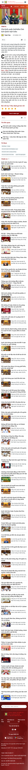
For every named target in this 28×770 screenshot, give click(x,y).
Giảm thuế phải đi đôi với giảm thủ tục (13, 402)
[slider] (14, 19)
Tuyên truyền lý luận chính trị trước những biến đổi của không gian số (12, 667)
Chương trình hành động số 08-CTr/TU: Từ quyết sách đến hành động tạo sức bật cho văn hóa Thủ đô (14, 473)
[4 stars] (12, 108)
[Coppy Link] (25, 39)
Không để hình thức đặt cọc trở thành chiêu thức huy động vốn (13, 425)
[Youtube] (15, 730)
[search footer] (3, 706)
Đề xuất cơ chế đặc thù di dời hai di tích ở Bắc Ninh (13, 355)
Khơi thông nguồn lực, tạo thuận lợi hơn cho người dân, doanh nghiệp (14, 270)
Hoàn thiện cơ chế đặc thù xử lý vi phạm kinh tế (14, 607)
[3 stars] (9, 108)
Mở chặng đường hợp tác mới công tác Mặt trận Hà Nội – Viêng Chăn (13, 246)
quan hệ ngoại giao (20, 154)
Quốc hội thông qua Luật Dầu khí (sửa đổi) (13, 379)
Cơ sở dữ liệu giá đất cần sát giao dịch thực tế (13, 536)
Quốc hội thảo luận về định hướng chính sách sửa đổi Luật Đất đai (14, 631)
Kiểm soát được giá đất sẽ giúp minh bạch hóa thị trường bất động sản (12, 595)
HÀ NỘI (22, 6)
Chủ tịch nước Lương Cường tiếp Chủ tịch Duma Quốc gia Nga (14, 127)
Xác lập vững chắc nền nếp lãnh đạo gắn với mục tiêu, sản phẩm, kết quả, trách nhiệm (14, 679)
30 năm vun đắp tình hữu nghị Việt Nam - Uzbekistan (13, 461)
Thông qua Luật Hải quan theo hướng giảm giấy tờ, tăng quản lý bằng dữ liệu (13, 391)
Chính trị (3, 26)
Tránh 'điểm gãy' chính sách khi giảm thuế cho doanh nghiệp (13, 524)
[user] (25, 2)
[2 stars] (5, 108)
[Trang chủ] (11, 6)
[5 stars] (15, 108)
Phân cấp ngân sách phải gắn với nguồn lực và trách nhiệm (13, 413)
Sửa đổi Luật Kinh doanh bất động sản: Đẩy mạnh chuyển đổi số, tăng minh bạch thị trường (13, 499)
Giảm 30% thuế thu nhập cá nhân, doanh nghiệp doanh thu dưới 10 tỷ (14, 222)
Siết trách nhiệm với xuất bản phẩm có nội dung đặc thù (13, 294)
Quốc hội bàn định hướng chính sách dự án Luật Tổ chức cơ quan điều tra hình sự (14, 330)
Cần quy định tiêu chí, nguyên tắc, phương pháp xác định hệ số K (12, 583)
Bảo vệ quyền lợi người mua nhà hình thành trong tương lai (13, 486)
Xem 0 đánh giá (14, 113)
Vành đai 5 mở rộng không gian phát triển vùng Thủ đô (12, 186)
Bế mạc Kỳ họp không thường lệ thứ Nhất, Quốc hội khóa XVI (12, 198)
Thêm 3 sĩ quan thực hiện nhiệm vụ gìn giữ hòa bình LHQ (13, 643)
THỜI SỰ (16, 6)
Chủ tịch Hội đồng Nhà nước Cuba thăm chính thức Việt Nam (13, 132)
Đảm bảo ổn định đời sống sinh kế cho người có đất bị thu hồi (13, 571)
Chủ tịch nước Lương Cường (9, 151)
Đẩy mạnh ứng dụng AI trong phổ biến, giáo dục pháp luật (13, 367)
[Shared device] (21, 39)
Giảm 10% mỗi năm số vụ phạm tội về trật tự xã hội (13, 318)
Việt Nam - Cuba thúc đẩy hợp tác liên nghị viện (14, 138)
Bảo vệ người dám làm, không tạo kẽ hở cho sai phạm (13, 619)
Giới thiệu (2, 720)
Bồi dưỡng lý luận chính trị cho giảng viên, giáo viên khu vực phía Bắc (13, 306)
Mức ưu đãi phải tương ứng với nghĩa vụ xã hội (13, 559)
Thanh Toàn (7, 35)
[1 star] (2, 108)
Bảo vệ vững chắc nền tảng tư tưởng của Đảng (13, 655)
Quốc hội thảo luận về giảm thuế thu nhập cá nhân (12, 512)
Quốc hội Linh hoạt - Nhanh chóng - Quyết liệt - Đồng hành (12, 175)
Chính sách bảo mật (21, 720)
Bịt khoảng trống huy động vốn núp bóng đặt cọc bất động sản (12, 437)
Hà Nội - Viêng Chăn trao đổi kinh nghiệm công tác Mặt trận (11, 234)
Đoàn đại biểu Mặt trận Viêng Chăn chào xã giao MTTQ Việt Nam (14, 258)
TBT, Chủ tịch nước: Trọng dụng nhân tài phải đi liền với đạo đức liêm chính (13, 210)
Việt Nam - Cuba (6, 146)
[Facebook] (13, 730)
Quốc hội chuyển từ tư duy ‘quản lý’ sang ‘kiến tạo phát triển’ (14, 163)
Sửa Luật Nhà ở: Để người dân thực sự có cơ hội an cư (14, 548)
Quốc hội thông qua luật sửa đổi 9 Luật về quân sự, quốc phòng (13, 343)
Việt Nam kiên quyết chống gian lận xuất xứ (14, 692)
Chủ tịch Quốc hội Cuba (8, 154)
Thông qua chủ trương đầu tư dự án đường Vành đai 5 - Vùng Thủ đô (12, 282)
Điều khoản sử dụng (10, 720)
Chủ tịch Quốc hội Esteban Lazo (10, 149)
